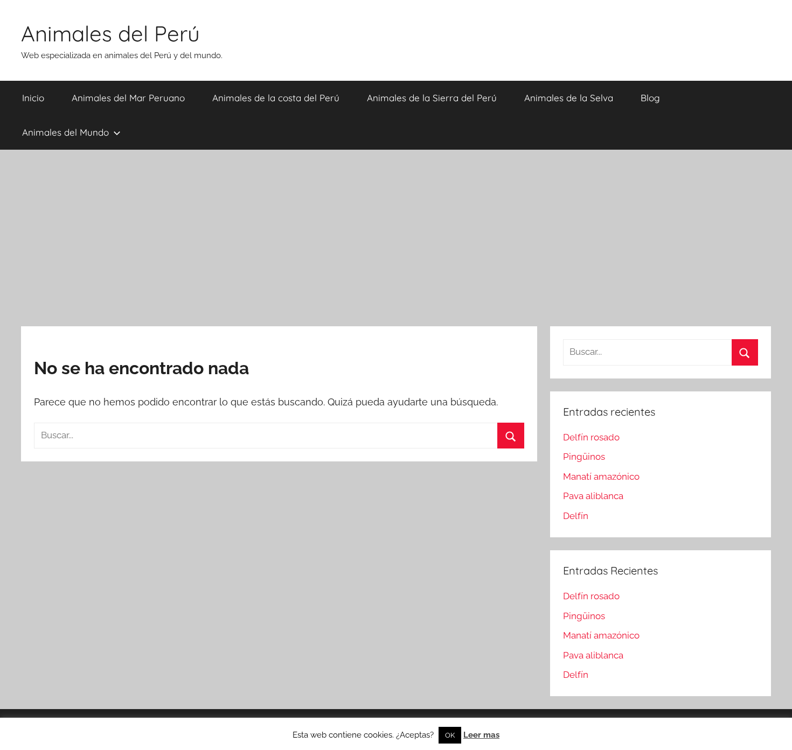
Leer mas (481, 735)
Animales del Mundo (65, 132)
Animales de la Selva (568, 97)
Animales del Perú (110, 33)
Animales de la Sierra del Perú (432, 97)
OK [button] (450, 735)
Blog (650, 97)
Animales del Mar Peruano (128, 97)
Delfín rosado (591, 437)
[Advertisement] (396, 238)
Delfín (575, 515)
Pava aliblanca (593, 495)
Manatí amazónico (601, 476)
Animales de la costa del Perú (275, 97)
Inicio (33, 97)
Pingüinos (584, 456)
